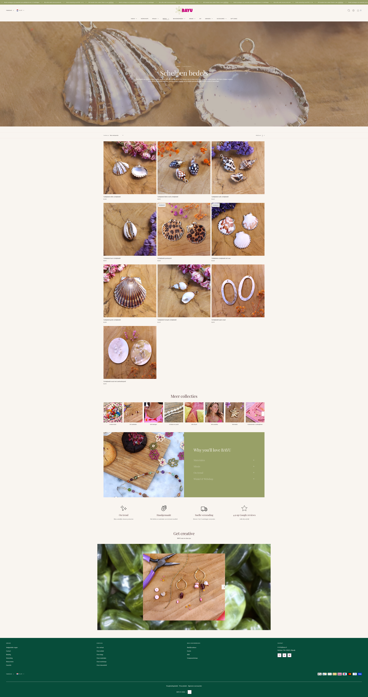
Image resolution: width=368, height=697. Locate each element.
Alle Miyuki (194, 424)
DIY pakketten (133, 424)
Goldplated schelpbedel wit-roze (221, 258)
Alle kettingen (153, 424)
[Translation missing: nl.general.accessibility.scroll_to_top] (189, 692)
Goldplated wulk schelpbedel (220, 197)
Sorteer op (106, 135)
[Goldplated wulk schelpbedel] (238, 167)
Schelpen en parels (174, 424)
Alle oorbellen (214, 424)
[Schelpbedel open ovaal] (238, 290)
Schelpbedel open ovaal (218, 320)
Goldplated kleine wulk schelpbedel (168, 197)
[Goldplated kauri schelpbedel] (130, 229)
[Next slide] (262, 413)
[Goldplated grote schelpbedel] (130, 290)
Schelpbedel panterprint (165, 258)
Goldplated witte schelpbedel (112, 197)
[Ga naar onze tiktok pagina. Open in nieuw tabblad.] (284, 655)
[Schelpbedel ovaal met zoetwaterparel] (130, 352)
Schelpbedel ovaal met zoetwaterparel (115, 381)
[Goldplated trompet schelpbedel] (184, 290)
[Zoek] (349, 10)
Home (178, 66)
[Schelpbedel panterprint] (184, 229)
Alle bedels (235, 424)
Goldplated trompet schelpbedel (167, 320)
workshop (82, 2)
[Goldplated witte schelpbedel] (130, 167)
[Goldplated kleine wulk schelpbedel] (184, 167)
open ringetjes (179, 81)
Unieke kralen (112, 424)
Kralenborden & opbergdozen (255, 424)
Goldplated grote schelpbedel (112, 320)
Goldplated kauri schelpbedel (112, 258)
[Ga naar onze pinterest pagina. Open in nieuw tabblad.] (289, 655)
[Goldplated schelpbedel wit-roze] (238, 229)
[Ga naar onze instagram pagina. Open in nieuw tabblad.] (279, 655)
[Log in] (353, 10)
